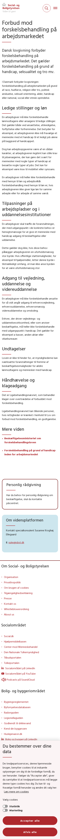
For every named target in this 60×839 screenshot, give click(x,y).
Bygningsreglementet (16, 701)
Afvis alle (30, 832)
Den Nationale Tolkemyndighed (21, 652)
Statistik (14, 806)
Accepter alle (30, 820)
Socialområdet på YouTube (20, 673)
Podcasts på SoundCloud (21, 679)
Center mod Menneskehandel (21, 646)
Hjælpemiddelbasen (15, 641)
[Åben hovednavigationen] (56, 8)
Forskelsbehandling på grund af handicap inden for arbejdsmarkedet (30, 452)
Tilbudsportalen (12, 657)
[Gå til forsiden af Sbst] (9, 8)
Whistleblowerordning (16, 609)
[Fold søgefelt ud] (47, 8)
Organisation (11, 577)
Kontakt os (10, 603)
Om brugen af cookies (16, 587)
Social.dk (9, 636)
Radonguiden (11, 712)
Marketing (15, 810)
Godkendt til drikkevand (17, 723)
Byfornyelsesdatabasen (17, 707)
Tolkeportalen (11, 663)
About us (9, 614)
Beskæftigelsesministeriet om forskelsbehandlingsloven (22, 440)
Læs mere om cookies (16, 791)
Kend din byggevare (15, 728)
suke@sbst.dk (16, 542)
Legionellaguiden (13, 718)
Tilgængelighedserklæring (18, 593)
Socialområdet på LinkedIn (20, 668)
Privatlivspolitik (12, 582)
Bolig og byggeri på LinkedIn (21, 739)
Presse (8, 598)
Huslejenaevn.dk (13, 734)
